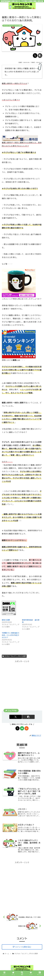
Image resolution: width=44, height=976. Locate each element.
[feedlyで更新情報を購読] (22, 728)
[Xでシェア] (35, 55)
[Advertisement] (22, 685)
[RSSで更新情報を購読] (26, 728)
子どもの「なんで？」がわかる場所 (15, 656)
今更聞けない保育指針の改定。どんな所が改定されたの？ (10, 635)
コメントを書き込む (23, 947)
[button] (40, 55)
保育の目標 (6, 620)
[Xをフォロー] (17, 728)
